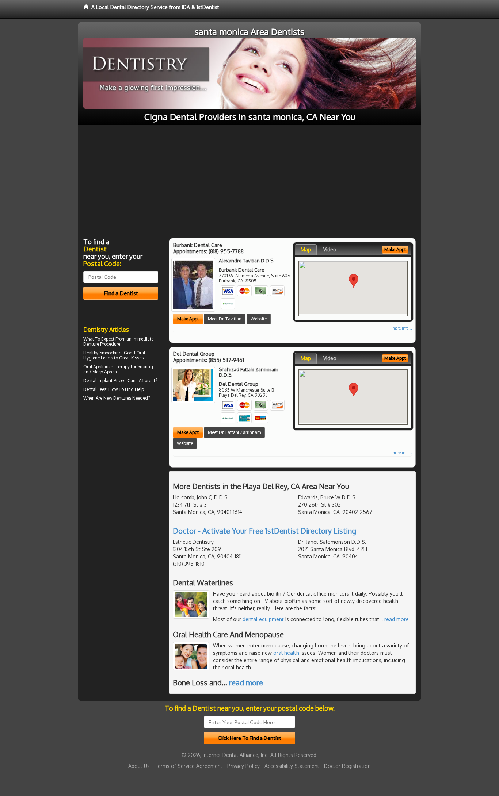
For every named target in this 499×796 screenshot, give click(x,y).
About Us (139, 766)
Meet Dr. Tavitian (224, 319)
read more (396, 619)
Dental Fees (94, 389)
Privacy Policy (243, 766)
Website (259, 319)
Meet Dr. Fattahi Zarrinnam (234, 432)
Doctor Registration (347, 766)
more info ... (402, 328)
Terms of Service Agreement (188, 766)
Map (306, 249)
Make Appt (188, 319)
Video (329, 249)
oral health (286, 653)
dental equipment (263, 619)
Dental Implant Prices (104, 380)
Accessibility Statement (291, 766)
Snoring (145, 366)
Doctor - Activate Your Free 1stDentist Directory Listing (264, 530)
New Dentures (117, 398)
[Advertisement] (249, 179)
